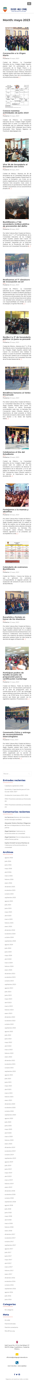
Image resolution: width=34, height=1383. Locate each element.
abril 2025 (8, 915)
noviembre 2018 (10, 1194)
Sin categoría (9, 1310)
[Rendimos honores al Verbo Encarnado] (17, 378)
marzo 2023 (9, 1006)
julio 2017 (8, 1252)
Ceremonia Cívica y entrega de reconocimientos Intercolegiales (17, 734)
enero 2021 (8, 1100)
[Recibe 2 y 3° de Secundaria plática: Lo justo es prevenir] (17, 322)
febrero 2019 (9, 1183)
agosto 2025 (9, 901)
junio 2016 (8, 1299)
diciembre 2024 (10, 930)
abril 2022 (8, 1046)
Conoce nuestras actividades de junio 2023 (16, 112)
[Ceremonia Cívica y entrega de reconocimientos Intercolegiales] (17, 718)
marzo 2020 (9, 1136)
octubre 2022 (9, 1024)
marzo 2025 (9, 919)
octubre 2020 (9, 1111)
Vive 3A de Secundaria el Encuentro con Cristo (15, 165)
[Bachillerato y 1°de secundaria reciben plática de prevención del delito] (17, 207)
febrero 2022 (9, 1053)
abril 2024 (8, 959)
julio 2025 (8, 905)
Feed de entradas (10, 1324)
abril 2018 (8, 1220)
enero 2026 (8, 883)
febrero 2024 (9, 966)
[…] (19, 77)
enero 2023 (8, 1013)
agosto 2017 (9, 1249)
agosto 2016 (9, 1292)
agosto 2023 (9, 988)
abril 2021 (8, 1089)
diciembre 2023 (10, 973)
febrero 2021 (9, 1096)
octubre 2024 (9, 937)
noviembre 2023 (10, 977)
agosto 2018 (9, 1205)
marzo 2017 (9, 1267)
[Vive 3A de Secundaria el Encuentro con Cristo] (17, 150)
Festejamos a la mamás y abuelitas (15, 510)
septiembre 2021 (10, 1071)
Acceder (7, 1320)
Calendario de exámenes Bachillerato (15, 568)
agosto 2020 (9, 1118)
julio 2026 (8, 861)
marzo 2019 (9, 1180)
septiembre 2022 (10, 1028)
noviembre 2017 (10, 1238)
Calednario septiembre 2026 (14, 786)
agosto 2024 (9, 944)
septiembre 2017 (10, 1245)
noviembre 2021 (10, 1064)
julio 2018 (8, 1209)
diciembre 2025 (10, 886)
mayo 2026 (8, 868)
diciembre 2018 (10, 1191)
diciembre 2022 (10, 1017)
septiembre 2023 (10, 984)
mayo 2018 (8, 1216)
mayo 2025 (8, 912)
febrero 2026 (9, 879)
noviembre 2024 (10, 934)
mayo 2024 (8, 955)
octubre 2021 (9, 1067)
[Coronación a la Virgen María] (17, 38)
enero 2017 (8, 1274)
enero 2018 (8, 1230)
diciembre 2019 (10, 1147)
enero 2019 (8, 1187)
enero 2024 (8, 970)
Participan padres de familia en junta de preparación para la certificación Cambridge (15, 676)
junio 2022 (8, 1039)
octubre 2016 (9, 1285)
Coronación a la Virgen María (14, 54)
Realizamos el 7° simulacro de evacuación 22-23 (16, 281)
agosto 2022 (9, 1031)
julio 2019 (8, 1165)
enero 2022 (8, 1057)
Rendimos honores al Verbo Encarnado (17, 394)
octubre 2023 (9, 981)
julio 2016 (8, 1296)
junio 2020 (8, 1125)
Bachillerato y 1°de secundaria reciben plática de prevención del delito (16, 224)
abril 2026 (8, 872)
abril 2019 (8, 1176)
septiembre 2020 (10, 1115)
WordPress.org (10, 1331)
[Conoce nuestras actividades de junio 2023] (17, 96)
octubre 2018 (9, 1198)
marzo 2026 (9, 876)
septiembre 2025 (10, 897)
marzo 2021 (9, 1093)
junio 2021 (8, 1082)
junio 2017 (8, 1256)
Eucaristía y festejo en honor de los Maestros (14, 618)
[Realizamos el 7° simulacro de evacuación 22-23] (17, 265)
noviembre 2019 (10, 1151)
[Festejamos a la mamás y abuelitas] (17, 495)
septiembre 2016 (10, 1288)
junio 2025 (8, 908)
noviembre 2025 (10, 890)
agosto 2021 (9, 1075)
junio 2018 (8, 1212)
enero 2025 (8, 926)
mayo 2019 (8, 1173)
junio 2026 (8, 865)
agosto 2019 (9, 1162)
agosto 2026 (9, 857)
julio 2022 (8, 1035)
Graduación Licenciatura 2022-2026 (16, 795)
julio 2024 (8, 948)
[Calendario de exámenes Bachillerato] (17, 552)
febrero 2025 (9, 923)
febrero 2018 (9, 1227)
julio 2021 (8, 1078)
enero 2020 (8, 1144)
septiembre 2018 (10, 1201)
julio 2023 (8, 991)
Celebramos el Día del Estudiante (14, 453)
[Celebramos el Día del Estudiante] (17, 437)
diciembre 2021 (10, 1060)
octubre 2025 (9, 894)
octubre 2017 (9, 1241)
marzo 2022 (9, 1049)
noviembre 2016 (10, 1281)
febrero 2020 (9, 1140)
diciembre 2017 (10, 1234)
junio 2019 (8, 1169)
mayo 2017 (8, 1259)
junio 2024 (8, 952)
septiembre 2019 (10, 1158)
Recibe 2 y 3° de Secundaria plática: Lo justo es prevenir (17, 338)
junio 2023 (8, 995)
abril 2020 (8, 1133)
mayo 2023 (8, 999)
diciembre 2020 (10, 1104)
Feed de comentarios (11, 1327)
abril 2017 (8, 1263)
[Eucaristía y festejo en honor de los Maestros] (17, 602)
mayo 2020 (8, 1129)
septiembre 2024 (10, 941)
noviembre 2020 (10, 1107)
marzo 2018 (9, 1223)
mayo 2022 (8, 1042)
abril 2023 (8, 1002)
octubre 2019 (9, 1154)
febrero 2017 (9, 1270)
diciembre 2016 (10, 1278)
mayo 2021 (8, 1086)
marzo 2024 (9, 962)
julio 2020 (8, 1122)
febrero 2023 (9, 1010)
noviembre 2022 (10, 1020)
